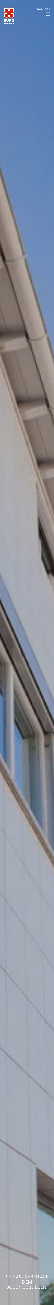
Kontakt (43, 9)
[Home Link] (9, 17)
